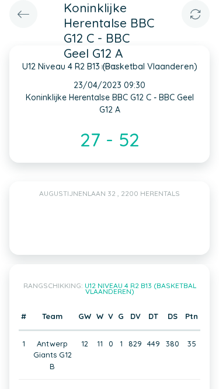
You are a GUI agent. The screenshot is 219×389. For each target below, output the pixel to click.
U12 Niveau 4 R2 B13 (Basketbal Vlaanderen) (140, 288)
